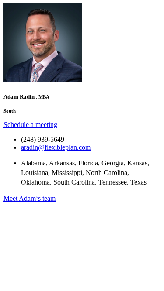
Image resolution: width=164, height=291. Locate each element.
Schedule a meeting (30, 124)
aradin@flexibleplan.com (56, 147)
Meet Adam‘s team (29, 198)
